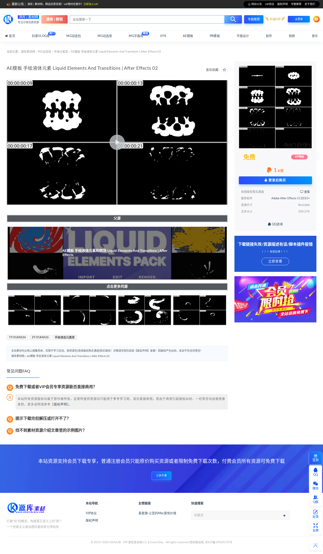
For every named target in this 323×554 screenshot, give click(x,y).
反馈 (315, 516)
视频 (292, 36)
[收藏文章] (224, 70)
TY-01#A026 (17, 337)
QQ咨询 (277, 224)
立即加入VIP (90, 4)
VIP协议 (269, 4)
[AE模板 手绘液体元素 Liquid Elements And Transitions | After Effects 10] (89, 310)
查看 (306, 191)
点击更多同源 (117, 286)
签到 (315, 460)
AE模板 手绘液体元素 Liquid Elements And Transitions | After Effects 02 (68, 356)
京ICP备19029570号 (218, 542)
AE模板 (188, 36)
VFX (163, 36)
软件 (269, 36)
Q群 (315, 502)
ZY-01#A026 (40, 337)
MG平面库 (136, 35)
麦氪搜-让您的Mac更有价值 (157, 513)
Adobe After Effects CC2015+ (290, 198)
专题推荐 (296, 4)
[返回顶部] (315, 546)
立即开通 (161, 475)
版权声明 (282, 4)
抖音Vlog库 (41, 35)
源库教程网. (196, 542)
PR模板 (215, 36)
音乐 (315, 36)
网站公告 (256, 4)
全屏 (315, 530)
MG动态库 (105, 36)
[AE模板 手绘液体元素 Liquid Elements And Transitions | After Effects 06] (199, 310)
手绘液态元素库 (65, 337)
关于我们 (310, 4)
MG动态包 (73, 36)
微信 (315, 488)
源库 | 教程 (54, 19)
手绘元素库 (61, 51)
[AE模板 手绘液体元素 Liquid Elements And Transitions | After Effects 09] (34, 310)
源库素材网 (28, 51)
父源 (117, 218)
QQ (315, 474)
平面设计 (243, 36)
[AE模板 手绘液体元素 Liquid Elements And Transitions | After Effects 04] (144, 310)
